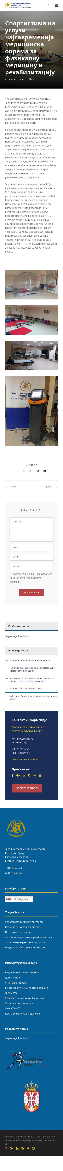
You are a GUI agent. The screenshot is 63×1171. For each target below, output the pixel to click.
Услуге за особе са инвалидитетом (25, 947)
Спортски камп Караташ (19, 1003)
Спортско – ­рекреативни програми (25, 942)
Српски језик (19, 899)
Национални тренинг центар (22, 972)
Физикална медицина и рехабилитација (28, 937)
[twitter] (34, 775)
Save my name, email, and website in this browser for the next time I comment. (31, 578)
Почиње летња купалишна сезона (26, 688)
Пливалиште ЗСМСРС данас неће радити (30, 660)
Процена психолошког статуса (22, 927)
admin (12, 79)
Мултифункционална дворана (22, 1013)
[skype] (29, 775)
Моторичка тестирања (18, 932)
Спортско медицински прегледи (24, 922)
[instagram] (40, 775)
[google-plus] (18, 775)
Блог (22, 79)
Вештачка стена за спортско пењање (26, 988)
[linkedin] (24, 775)
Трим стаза (11, 993)
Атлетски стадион (15, 982)
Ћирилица (11, 636)
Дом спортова (13, 977)
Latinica (24, 636)
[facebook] (12, 775)
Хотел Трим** (12, 1008)
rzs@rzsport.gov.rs (14, 873)
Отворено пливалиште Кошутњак (24, 998)
